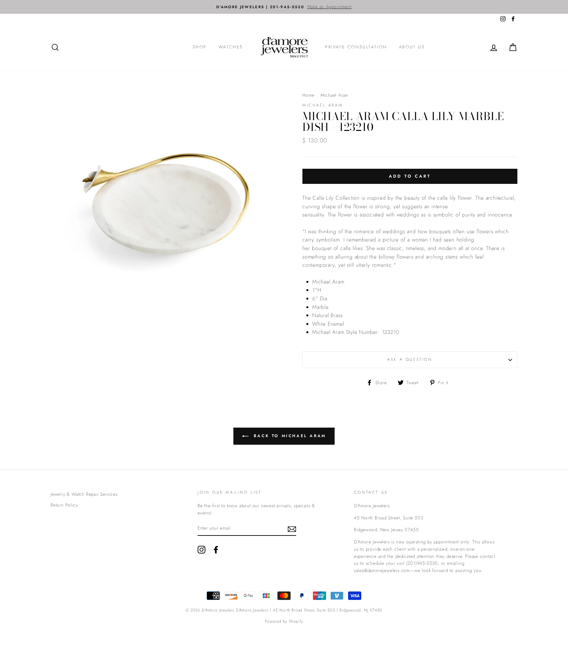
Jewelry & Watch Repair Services (84, 494)
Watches (231, 47)
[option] (284, 7)
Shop (200, 47)
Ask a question (409, 359)
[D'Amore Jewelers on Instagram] (201, 550)
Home (308, 95)
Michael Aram (334, 95)
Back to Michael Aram (288, 436)
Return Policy (64, 505)
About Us (412, 47)
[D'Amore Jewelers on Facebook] (216, 550)
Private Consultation (356, 47)
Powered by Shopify (284, 621)
